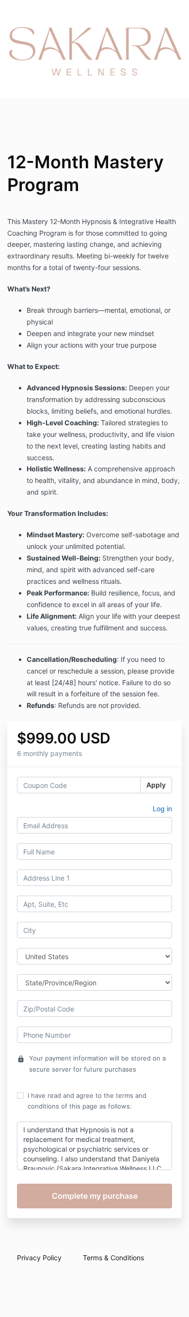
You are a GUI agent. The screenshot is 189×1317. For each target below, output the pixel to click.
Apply (156, 785)
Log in (162, 808)
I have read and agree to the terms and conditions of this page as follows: (87, 1101)
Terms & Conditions (113, 1257)
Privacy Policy (39, 1257)
